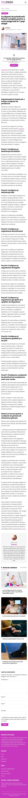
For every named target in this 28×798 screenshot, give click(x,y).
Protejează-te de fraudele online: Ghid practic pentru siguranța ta (13, 662)
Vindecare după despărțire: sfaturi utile (13, 639)
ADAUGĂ (14, 65)
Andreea (7, 28)
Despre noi (4, 759)
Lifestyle (7, 8)
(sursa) (23, 529)
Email (3, 703)
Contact (3, 776)
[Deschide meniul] (25, 2)
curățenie (21, 129)
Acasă (2, 8)
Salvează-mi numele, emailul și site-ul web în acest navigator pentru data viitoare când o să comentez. (13, 719)
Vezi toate (23, 567)
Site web (3, 710)
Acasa (2, 754)
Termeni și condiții (5, 773)
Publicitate (3, 761)
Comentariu (5, 679)
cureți (23, 181)
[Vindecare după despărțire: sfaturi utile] (14, 628)
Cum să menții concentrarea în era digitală (14, 616)
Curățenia (4, 70)
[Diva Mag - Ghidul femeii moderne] (7, 2)
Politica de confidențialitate (8, 768)
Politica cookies (5, 771)
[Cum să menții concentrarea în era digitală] (14, 605)
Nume (3, 697)
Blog (2, 756)
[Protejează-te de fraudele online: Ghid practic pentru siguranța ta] (14, 651)
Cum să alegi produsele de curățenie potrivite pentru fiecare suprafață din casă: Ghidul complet (13, 591)
